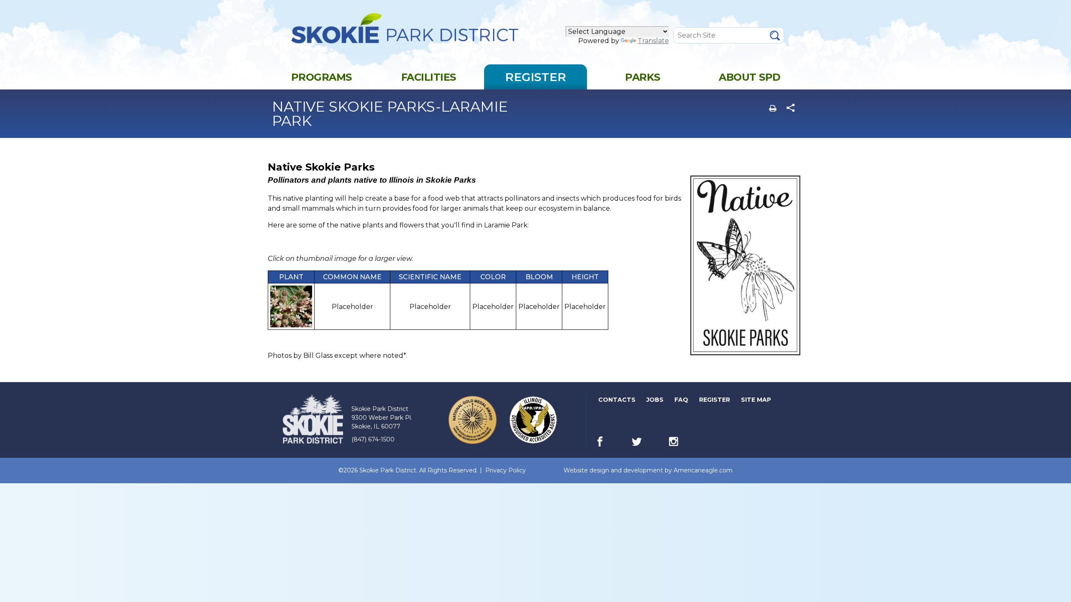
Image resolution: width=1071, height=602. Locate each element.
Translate (653, 41)
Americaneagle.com (703, 470)
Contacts (616, 399)
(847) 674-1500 (373, 439)
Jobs (655, 401)
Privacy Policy (505, 470)
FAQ (681, 399)
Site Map (756, 399)
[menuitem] (321, 76)
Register (715, 401)
